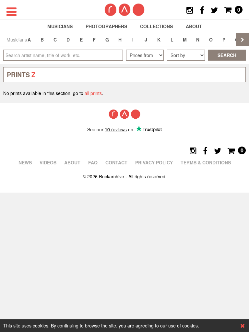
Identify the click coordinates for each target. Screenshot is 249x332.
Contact (116, 162)
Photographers (106, 26)
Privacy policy (154, 162)
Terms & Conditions (206, 162)
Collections (156, 26)
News (25, 162)
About (194, 26)
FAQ (93, 162)
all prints (93, 93)
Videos (48, 162)
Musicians (60, 26)
